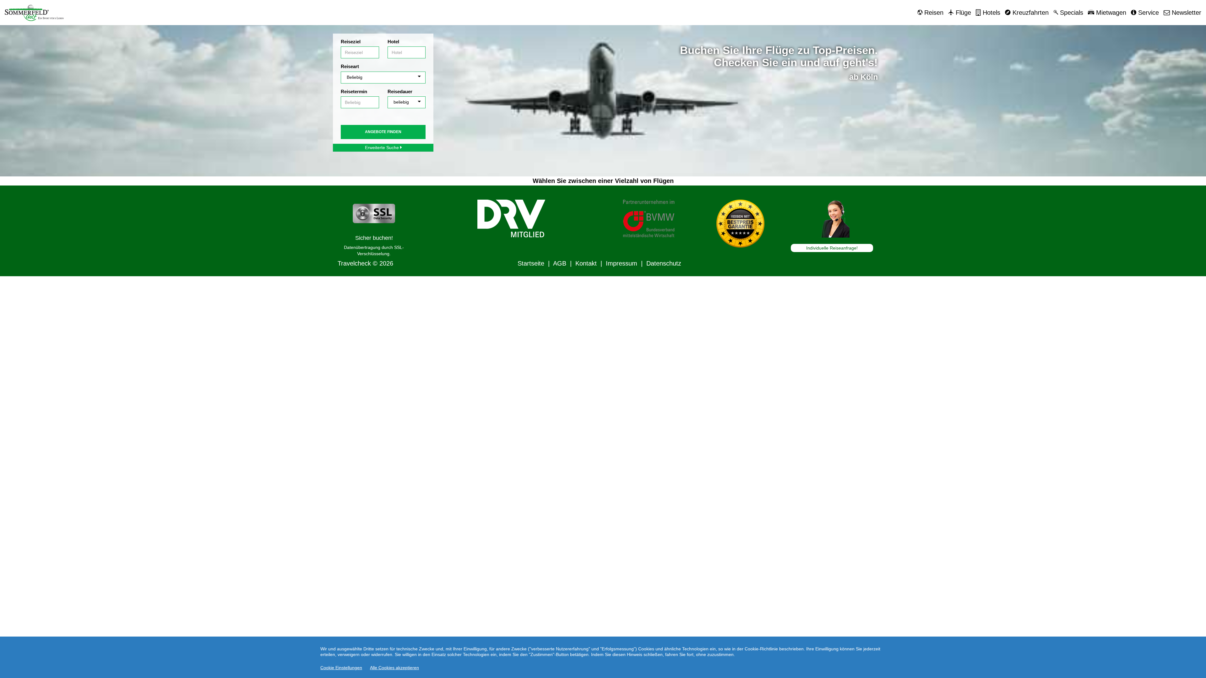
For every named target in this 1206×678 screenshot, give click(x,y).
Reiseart (350, 66)
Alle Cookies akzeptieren (394, 667)
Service (1147, 12)
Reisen (932, 12)
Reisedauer (400, 91)
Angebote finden (383, 132)
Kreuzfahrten (1030, 12)
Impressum (621, 263)
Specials (1070, 12)
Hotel (393, 41)
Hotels (990, 12)
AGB (559, 263)
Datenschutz (663, 263)
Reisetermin (354, 91)
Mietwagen (1110, 12)
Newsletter (1185, 12)
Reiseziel (351, 41)
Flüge (962, 12)
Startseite (531, 263)
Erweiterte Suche (382, 147)
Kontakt (586, 263)
